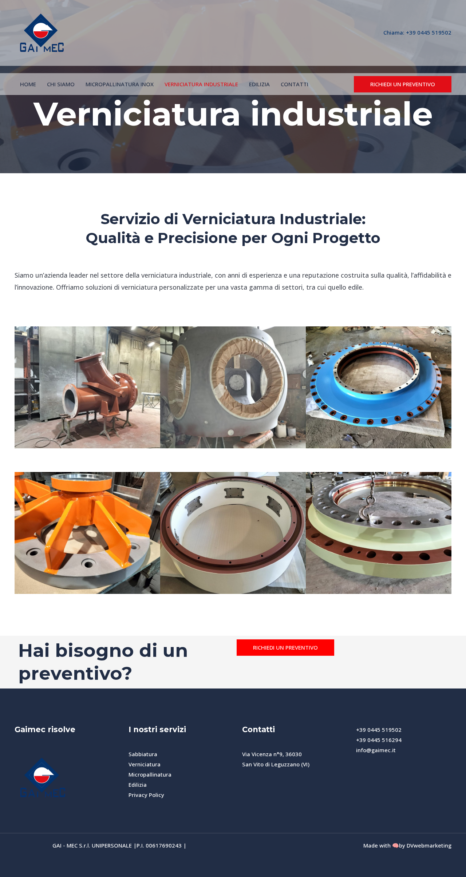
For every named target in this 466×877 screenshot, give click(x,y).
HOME (28, 84)
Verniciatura (145, 764)
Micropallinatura (150, 774)
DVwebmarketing (429, 845)
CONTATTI (294, 84)
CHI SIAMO (61, 84)
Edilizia (138, 784)
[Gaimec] (42, 32)
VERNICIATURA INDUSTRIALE (201, 84)
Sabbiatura (143, 754)
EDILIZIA (259, 84)
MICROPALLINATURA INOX (120, 84)
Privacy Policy (146, 794)
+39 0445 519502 (428, 32)
